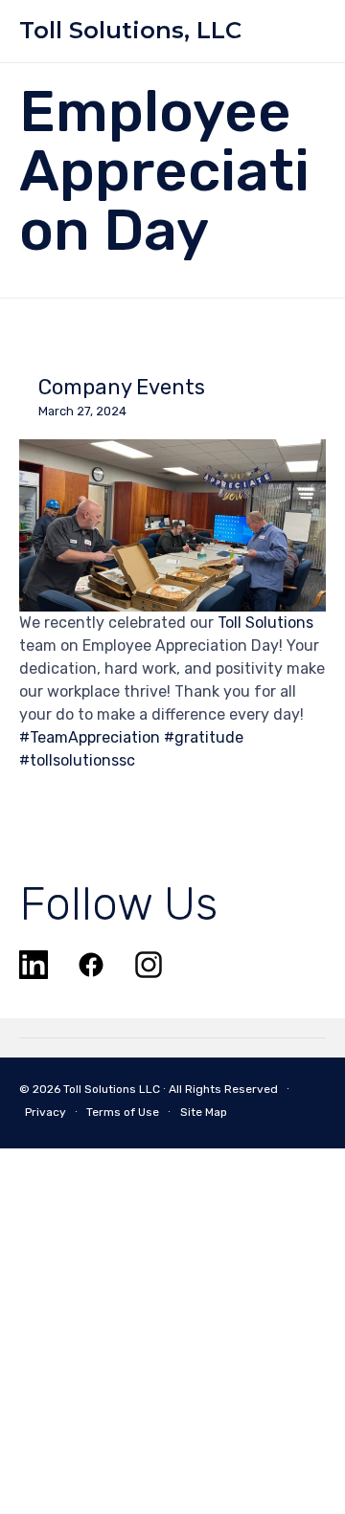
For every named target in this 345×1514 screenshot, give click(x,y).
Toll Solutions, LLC (130, 30)
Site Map (203, 1112)
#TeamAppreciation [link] (89, 737)
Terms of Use (122, 1112)
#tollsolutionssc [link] (77, 760)
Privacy (45, 1112)
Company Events (121, 387)
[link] (265, 623)
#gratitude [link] (203, 737)
